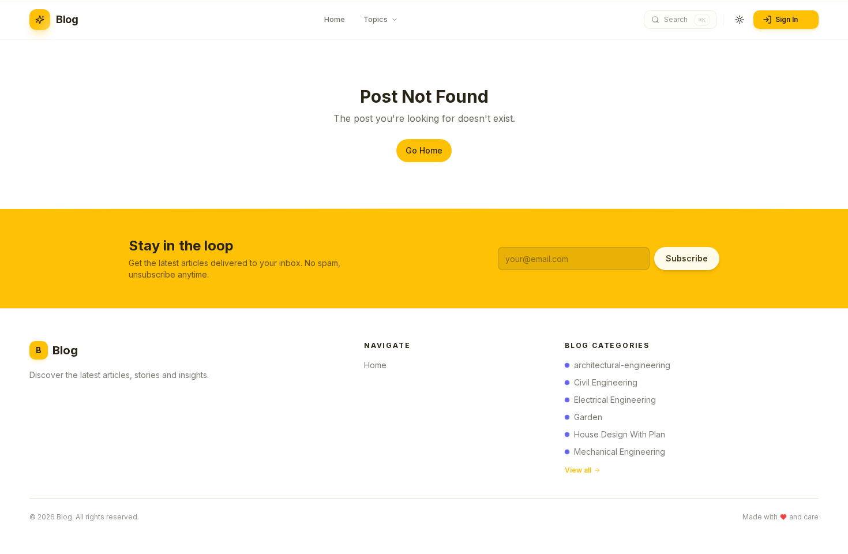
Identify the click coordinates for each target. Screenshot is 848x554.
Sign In (786, 19)
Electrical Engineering (615, 400)
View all (578, 470)
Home (375, 365)
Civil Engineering (605, 382)
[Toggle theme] (739, 19)
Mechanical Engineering (619, 451)
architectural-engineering (622, 365)
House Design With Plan (619, 434)
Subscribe (687, 258)
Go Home (424, 150)
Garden (588, 417)
